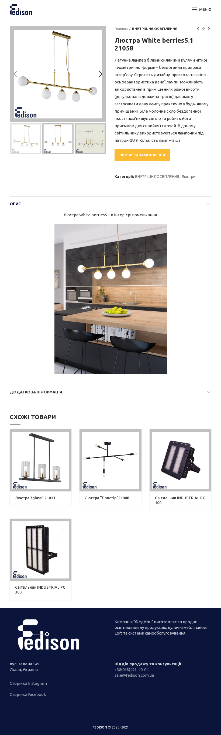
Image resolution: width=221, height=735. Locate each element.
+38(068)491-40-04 (132, 669)
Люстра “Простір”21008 (107, 498)
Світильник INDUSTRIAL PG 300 (40, 589)
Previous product (198, 28)
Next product (209, 28)
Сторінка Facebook (28, 694)
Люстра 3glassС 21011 (35, 498)
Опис (15, 204)
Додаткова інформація (36, 392)
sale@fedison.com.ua (134, 675)
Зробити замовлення (142, 155)
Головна (121, 29)
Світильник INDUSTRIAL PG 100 (180, 500)
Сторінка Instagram (28, 683)
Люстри (188, 176)
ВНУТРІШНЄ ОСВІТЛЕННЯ (154, 29)
